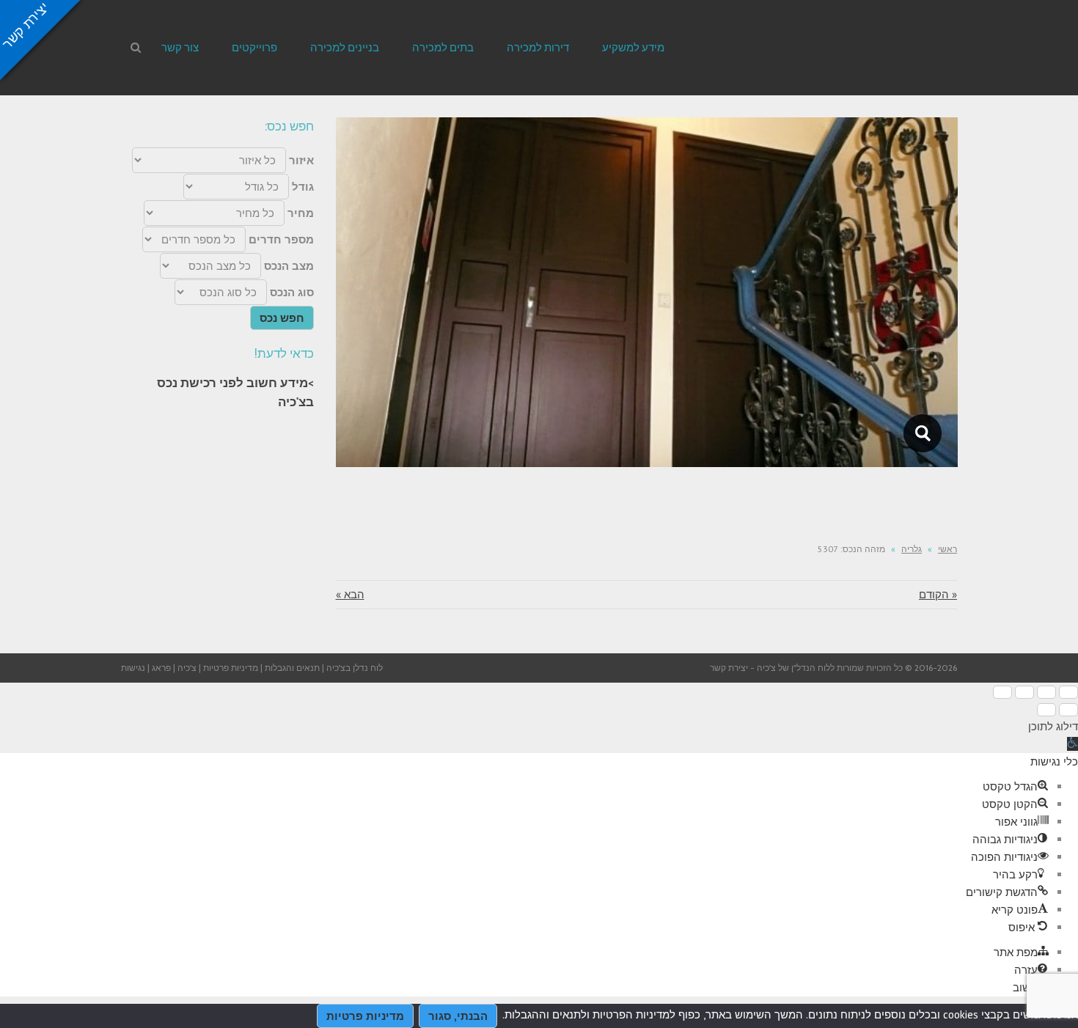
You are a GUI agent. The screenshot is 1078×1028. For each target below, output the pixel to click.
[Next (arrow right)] (1046, 709)
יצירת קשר (729, 667)
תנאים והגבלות (292, 667)
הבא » (350, 594)
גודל (303, 187)
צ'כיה (187, 667)
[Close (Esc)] (1068, 692)
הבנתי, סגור (458, 1016)
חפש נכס (282, 318)
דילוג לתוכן (1053, 726)
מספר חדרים (281, 239)
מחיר (300, 213)
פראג (161, 667)
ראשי (947, 548)
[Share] (1046, 692)
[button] (1072, 744)
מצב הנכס (289, 266)
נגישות (133, 667)
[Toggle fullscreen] (1024, 692)
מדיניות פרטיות (230, 667)
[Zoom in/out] (1002, 692)
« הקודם (938, 594)
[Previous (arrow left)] (1068, 709)
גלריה (911, 548)
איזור (301, 160)
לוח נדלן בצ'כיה (354, 667)
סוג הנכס (292, 292)
